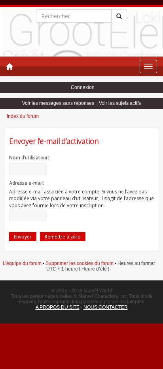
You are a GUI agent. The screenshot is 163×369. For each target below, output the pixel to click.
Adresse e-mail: (26, 183)
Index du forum (23, 116)
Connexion (83, 87)
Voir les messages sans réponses (58, 103)
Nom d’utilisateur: (29, 157)
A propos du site (58, 307)
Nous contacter (105, 307)
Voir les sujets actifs (120, 103)
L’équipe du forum (22, 263)
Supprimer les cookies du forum (79, 263)
